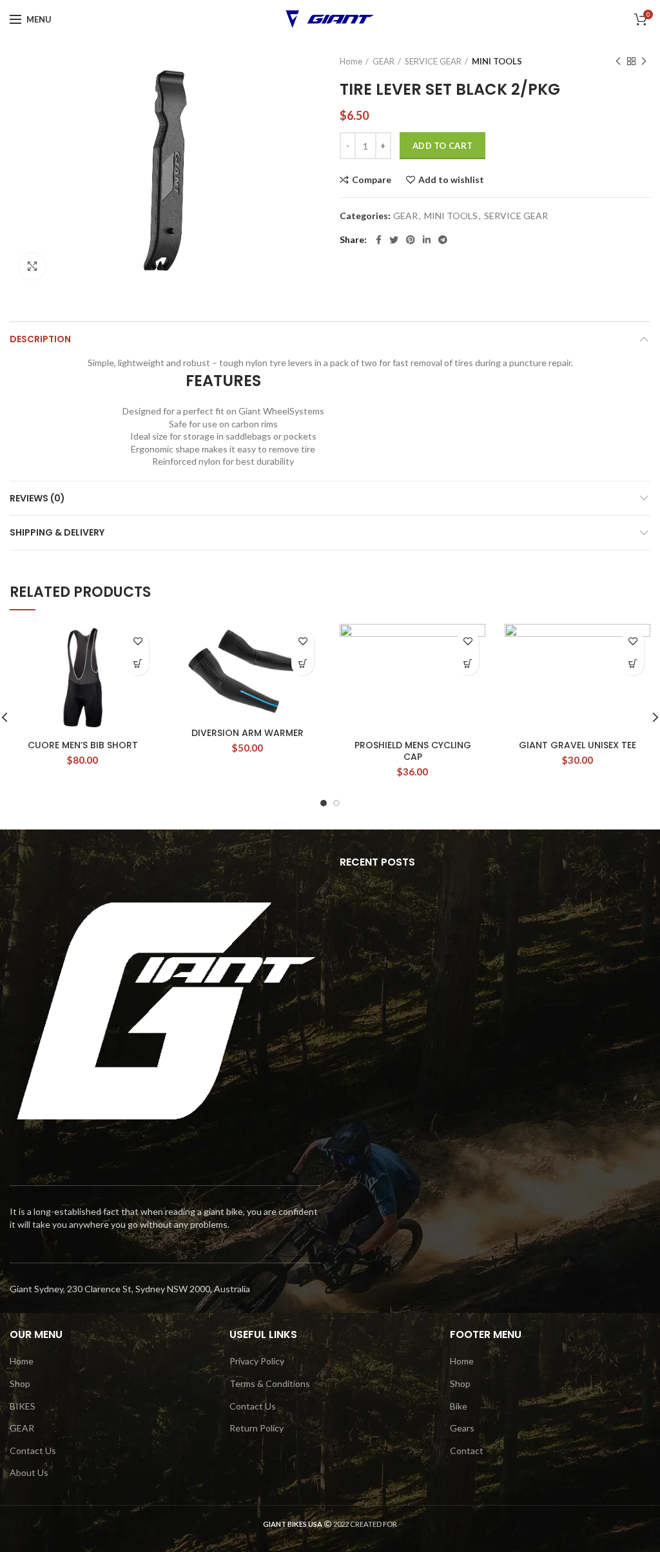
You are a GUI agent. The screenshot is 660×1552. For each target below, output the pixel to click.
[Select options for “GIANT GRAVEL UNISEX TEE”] (632, 664)
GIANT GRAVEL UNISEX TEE (577, 745)
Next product (643, 61)
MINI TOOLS (497, 61)
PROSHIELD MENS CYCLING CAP (412, 750)
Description (40, 339)
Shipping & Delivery (57, 532)
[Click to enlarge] (32, 266)
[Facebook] (378, 239)
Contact (466, 1450)
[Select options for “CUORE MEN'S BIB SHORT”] (137, 664)
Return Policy (256, 1427)
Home (351, 61)
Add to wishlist (451, 179)
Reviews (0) (37, 498)
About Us (29, 1472)
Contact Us (33, 1450)
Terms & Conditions (269, 1383)
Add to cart (442, 146)
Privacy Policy (256, 1360)
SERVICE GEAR (433, 61)
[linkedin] (426, 239)
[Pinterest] (410, 239)
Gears (462, 1427)
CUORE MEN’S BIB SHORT (83, 745)
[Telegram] (442, 239)
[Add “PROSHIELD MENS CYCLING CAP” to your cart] (467, 664)
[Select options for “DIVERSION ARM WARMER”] (302, 664)
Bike (458, 1406)
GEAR (383, 61)
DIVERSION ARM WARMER (247, 733)
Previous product (618, 61)
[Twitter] (393, 239)
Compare (371, 179)
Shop (20, 1383)
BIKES (22, 1406)
